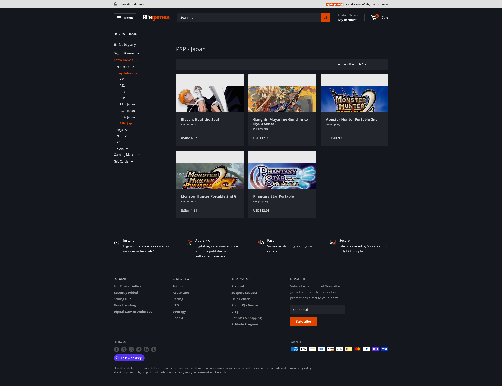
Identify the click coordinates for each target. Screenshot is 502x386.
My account (347, 19)
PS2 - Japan (127, 111)
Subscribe (303, 321)
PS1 (122, 79)
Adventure (181, 293)
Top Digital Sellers (128, 286)
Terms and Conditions (279, 368)
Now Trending (125, 305)
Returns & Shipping (246, 318)
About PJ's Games (245, 305)
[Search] (325, 17)
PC (118, 142)
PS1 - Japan (127, 104)
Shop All (179, 318)
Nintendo (123, 67)
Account (237, 286)
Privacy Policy (302, 368)
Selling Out (122, 299)
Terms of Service (208, 372)
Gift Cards (121, 161)
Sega (120, 130)
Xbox (120, 148)
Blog (234, 312)
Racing (178, 299)
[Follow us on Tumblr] (153, 349)
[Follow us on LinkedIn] (146, 349)
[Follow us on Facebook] (116, 349)
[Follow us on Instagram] (131, 349)
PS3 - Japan (127, 117)
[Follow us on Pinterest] (139, 349)
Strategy (179, 312)
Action (178, 286)
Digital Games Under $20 (133, 312)
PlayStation (125, 73)
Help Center (240, 299)
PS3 (122, 92)
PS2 (122, 85)
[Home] (115, 34)
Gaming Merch (125, 155)
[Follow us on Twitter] (124, 349)
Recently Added (126, 293)
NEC (120, 136)
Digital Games (124, 53)
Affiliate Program (244, 324)
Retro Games (124, 60)
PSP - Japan (129, 34)
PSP (122, 98)
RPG (176, 305)
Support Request (244, 293)
